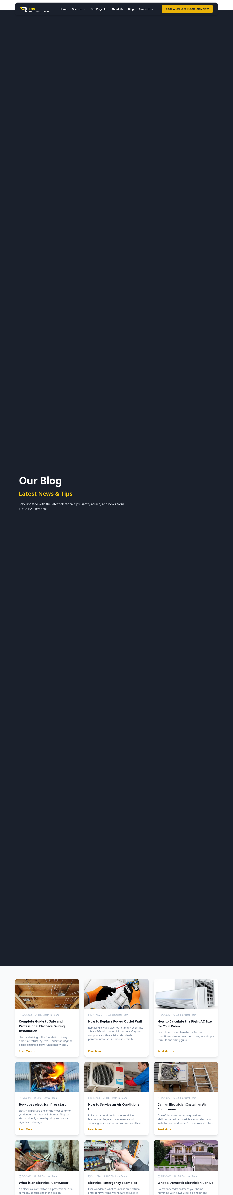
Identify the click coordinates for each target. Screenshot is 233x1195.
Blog (131, 9)
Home (63, 9)
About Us (117, 9)
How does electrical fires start (42, 1104)
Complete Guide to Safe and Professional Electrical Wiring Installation (42, 1026)
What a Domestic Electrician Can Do (186, 1183)
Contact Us (146, 9)
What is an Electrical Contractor (43, 1183)
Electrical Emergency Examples (112, 1183)
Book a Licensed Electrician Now (187, 8)
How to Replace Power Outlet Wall (115, 1021)
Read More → (27, 1051)
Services (77, 9)
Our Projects (98, 9)
